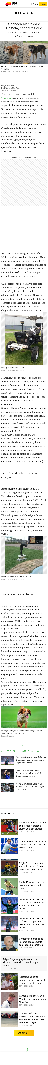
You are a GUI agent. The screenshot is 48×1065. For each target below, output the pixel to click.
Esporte (24, 12)
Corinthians (7, 97)
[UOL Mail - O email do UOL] (32, 3)
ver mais (22, 1033)
